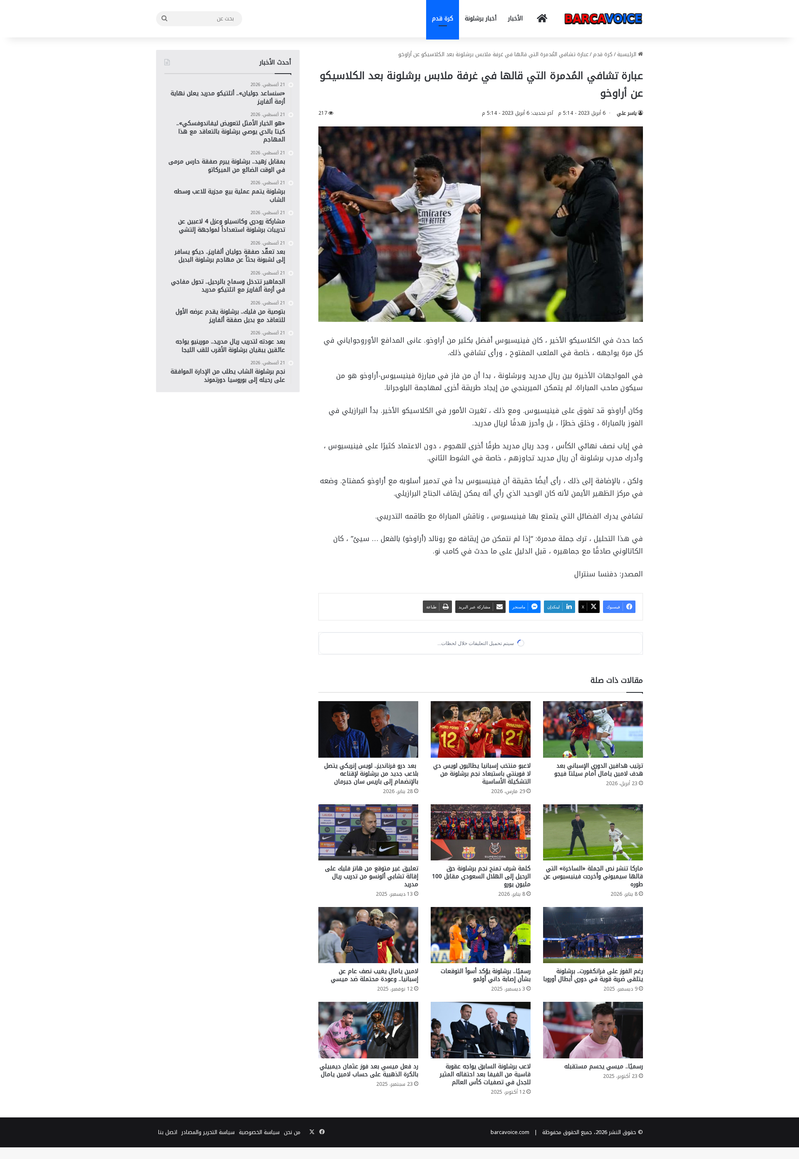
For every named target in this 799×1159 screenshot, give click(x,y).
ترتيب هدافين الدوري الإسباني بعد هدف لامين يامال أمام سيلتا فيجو (598, 769)
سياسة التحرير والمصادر (208, 1132)
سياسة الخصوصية (259, 1132)
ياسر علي (627, 113)
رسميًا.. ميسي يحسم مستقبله (603, 1066)
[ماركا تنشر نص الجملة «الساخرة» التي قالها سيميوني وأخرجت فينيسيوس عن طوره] (593, 832)
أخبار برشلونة (480, 18)
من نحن (292, 1132)
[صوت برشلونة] (603, 18)
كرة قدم (442, 18)
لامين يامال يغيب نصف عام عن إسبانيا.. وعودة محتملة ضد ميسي (374, 975)
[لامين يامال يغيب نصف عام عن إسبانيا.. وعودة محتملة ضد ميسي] (368, 935)
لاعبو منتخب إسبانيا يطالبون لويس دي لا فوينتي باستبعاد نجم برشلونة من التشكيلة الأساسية (482, 773)
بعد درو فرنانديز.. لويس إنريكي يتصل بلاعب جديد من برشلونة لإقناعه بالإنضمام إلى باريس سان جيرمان (371, 773)
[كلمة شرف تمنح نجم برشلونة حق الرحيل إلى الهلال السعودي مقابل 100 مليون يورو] (481, 832)
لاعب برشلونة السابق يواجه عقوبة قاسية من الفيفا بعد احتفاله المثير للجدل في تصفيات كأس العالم (485, 1074)
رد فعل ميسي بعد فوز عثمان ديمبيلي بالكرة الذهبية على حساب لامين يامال (369, 1070)
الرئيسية (627, 54)
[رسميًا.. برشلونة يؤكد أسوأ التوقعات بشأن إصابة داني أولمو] (481, 935)
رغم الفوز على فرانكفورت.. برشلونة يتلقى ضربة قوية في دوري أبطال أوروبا (593, 975)
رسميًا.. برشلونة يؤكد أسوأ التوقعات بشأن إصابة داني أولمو (486, 975)
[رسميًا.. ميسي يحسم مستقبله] (593, 1030)
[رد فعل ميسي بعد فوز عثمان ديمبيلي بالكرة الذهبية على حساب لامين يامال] (368, 1030)
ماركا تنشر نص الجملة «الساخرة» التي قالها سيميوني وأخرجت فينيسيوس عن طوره (593, 876)
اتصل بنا (167, 1132)
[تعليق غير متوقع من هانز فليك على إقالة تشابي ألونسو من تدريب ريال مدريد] (368, 832)
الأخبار (515, 18)
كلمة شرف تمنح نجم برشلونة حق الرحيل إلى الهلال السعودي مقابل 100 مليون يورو (481, 876)
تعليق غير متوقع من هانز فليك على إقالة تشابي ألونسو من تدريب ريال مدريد (371, 876)
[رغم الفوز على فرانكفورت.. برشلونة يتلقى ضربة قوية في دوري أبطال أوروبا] (593, 935)
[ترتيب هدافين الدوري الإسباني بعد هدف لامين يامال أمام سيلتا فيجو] (593, 729)
